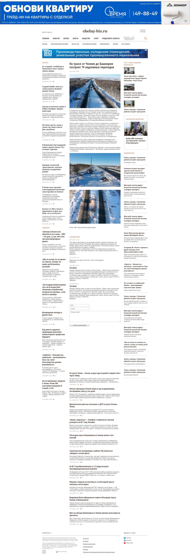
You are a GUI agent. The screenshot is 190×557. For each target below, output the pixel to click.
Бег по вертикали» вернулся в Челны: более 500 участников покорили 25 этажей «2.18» (53, 384)
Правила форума (88, 546)
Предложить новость (111, 38)
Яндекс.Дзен (129, 543)
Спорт (96, 38)
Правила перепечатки (89, 544)
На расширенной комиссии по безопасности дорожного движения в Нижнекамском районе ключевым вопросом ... (54, 76)
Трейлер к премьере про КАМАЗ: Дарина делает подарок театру (135, 140)
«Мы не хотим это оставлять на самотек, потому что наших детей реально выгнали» (54, 263)
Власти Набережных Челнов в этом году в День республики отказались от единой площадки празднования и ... (54, 135)
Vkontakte (129, 540)
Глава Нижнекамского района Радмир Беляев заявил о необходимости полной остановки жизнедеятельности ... (53, 155)
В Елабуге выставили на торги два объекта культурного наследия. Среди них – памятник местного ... (54, 115)
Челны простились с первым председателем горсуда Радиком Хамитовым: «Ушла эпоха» (135, 78)
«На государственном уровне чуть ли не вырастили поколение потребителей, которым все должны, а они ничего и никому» (54, 289)
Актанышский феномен (59, 44)
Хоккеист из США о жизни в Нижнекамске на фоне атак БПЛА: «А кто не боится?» (52, 211)
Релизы (115, 44)
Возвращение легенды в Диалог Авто (52, 313)
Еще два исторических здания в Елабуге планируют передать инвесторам (54, 108)
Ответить (72, 254)
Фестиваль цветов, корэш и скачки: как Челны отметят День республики (52, 127)
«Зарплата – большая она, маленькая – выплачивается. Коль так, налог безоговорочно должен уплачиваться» (54, 360)
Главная (45, 38)
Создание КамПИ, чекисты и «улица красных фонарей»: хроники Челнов (52, 88)
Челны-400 (75, 44)
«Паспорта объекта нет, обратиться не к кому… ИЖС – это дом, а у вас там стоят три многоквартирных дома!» (53, 236)
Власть (75, 38)
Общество (86, 38)
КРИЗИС (44, 44)
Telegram (128, 537)
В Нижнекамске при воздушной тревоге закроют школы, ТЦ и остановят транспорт (54, 147)
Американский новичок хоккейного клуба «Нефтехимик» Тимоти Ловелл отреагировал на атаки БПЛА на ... (53, 219)
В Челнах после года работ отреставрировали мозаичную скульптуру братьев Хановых (53, 189)
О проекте (86, 538)
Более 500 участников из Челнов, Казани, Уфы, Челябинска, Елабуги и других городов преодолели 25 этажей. (54, 393)
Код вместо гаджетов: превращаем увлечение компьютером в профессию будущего (53, 333)
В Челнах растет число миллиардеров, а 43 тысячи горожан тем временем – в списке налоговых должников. (53, 370)
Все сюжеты (125, 44)
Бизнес (66, 38)
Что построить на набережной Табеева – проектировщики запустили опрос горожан (134, 285)
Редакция (85, 541)
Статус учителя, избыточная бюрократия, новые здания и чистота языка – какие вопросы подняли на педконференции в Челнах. (52, 301)
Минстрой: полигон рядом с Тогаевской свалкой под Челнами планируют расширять (135, 95)
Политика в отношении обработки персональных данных (99, 552)
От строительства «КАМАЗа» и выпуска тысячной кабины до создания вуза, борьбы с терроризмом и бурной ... (52, 96)
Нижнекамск (105, 44)
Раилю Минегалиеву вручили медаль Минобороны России (134, 234)
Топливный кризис (89, 44)
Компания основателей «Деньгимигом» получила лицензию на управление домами (52, 168)
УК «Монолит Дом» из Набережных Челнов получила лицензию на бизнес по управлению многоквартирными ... (54, 177)
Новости (56, 38)
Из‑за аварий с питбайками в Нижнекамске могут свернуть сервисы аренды (53, 68)
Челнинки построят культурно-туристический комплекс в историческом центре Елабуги (134, 170)
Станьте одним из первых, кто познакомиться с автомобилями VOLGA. (52, 319)
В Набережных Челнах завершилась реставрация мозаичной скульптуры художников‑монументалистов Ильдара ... (52, 198)
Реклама (85, 549)
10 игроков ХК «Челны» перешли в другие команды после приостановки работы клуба (136, 249)
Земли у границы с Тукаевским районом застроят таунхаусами (134, 110)
